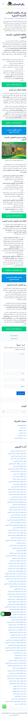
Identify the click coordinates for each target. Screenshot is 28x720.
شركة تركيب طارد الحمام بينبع (18, 515)
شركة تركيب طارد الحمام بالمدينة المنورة (16, 578)
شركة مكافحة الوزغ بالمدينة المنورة (17, 596)
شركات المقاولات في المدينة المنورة (17, 630)
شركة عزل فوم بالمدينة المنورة (18, 456)
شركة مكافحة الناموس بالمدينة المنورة (16, 604)
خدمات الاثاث (23, 428)
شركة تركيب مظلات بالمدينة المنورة (17, 463)
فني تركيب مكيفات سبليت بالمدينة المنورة (15, 540)
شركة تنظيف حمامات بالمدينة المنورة (17, 453)
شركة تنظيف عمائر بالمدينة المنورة (17, 612)
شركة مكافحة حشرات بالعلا (19, 668)
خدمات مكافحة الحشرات (20, 438)
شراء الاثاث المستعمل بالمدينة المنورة (17, 594)
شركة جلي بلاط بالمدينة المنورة (18, 538)
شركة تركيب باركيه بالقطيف (19, 691)
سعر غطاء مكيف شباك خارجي (18, 699)
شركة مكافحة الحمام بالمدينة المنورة (17, 469)
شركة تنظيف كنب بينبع (20, 704)
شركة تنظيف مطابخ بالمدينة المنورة (17, 609)
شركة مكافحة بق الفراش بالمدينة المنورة (16, 640)
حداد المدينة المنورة (21, 543)
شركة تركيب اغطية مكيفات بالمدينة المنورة (15, 701)
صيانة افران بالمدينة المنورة (19, 504)
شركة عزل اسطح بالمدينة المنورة (18, 560)
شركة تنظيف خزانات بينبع (20, 474)
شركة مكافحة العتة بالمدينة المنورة (17, 673)
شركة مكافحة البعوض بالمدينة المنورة (17, 535)
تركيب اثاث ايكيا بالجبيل (20, 696)
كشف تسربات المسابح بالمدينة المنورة (16, 665)
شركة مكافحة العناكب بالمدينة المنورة (17, 670)
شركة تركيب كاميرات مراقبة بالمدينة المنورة (15, 576)
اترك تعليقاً (23, 18)
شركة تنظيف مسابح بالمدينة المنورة (17, 481)
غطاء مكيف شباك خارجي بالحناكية (17, 553)
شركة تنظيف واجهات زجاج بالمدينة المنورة (15, 642)
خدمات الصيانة (22, 433)
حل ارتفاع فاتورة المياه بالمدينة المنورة (16, 502)
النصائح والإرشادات (21, 425)
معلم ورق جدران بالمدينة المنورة (18, 637)
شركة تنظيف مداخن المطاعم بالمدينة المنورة (15, 584)
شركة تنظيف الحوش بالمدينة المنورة (17, 645)
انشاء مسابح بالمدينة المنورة (19, 548)
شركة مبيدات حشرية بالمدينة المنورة (17, 530)
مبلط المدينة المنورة (21, 550)
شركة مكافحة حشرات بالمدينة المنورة (17, 568)
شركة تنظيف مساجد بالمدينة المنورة (17, 601)
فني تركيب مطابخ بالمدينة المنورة (18, 522)
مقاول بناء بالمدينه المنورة (19, 461)
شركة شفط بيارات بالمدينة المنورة (17, 545)
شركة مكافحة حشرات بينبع (19, 476)
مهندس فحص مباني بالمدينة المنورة (17, 660)
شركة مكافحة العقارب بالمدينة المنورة (16, 599)
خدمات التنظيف (22, 430)
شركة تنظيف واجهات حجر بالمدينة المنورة (16, 650)
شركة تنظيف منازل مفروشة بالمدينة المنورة (15, 606)
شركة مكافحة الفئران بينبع (19, 527)
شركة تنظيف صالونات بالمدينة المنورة (16, 678)
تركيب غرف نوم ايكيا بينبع (20, 653)
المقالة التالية (14, 338)
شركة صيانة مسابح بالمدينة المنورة (17, 509)
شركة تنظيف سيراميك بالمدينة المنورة (16, 512)
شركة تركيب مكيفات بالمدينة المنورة (17, 491)
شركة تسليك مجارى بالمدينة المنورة (17, 581)
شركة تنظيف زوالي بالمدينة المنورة (17, 681)
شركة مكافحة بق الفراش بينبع (19, 486)
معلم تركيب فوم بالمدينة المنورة (18, 635)
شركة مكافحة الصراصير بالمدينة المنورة (16, 622)
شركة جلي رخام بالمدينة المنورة (18, 471)
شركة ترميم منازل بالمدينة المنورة (17, 499)
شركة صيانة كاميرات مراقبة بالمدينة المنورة (15, 573)
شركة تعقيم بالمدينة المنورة (19, 614)
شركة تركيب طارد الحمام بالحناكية (17, 632)
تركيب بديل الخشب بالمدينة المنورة (17, 617)
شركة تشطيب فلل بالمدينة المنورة (17, 683)
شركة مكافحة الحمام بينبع (20, 466)
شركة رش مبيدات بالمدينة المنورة (18, 586)
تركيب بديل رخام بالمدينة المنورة (18, 517)
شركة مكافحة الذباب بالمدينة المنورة (17, 624)
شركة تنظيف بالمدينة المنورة (19, 558)
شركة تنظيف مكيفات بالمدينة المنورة (17, 489)
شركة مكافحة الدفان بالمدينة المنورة (17, 627)
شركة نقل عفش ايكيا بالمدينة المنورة (17, 591)
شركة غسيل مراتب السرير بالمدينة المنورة (15, 663)
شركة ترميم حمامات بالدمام (19, 479)
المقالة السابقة (14, 335)
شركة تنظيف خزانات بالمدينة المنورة (17, 563)
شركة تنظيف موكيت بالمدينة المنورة (17, 532)
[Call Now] (3, 614)
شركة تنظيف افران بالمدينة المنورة (17, 494)
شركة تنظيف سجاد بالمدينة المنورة (17, 566)
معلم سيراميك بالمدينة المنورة (18, 497)
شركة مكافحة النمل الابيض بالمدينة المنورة (15, 525)
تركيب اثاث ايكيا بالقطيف (20, 589)
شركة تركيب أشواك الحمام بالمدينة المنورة (15, 647)
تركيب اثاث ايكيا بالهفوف (20, 658)
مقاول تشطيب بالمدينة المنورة (18, 619)
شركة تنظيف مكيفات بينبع (19, 484)
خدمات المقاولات (22, 435)
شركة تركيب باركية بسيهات (19, 686)
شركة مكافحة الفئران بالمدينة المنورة (17, 571)
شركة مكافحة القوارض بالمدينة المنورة (16, 520)
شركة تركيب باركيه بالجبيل (19, 693)
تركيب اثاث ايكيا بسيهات (20, 655)
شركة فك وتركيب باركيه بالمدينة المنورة (16, 676)
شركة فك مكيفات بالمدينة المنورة (18, 507)
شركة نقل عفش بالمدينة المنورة (18, 451)
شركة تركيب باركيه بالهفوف (19, 688)
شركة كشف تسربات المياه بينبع (18, 458)
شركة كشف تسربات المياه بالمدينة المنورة (15, 555)
